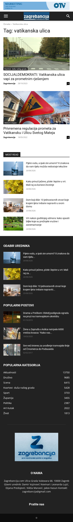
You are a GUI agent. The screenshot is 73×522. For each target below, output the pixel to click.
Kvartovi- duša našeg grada (15, 69)
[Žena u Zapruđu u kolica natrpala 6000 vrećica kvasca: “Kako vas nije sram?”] (11, 333)
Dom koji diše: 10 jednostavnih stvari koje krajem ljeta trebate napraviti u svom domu (47, 203)
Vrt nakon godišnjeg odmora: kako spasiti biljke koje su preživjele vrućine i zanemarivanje (47, 221)
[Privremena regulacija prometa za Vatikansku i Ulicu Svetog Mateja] (36, 107)
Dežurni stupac (10, 122)
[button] (5, 16)
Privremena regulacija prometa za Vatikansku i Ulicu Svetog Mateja (29, 130)
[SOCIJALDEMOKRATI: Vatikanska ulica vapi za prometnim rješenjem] (36, 53)
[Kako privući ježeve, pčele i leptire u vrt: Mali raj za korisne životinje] (13, 187)
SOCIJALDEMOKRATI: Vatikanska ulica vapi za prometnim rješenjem (34, 77)
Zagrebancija (9, 83)
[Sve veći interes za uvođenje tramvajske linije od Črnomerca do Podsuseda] (11, 350)
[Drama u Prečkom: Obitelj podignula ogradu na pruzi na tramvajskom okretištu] (11, 317)
